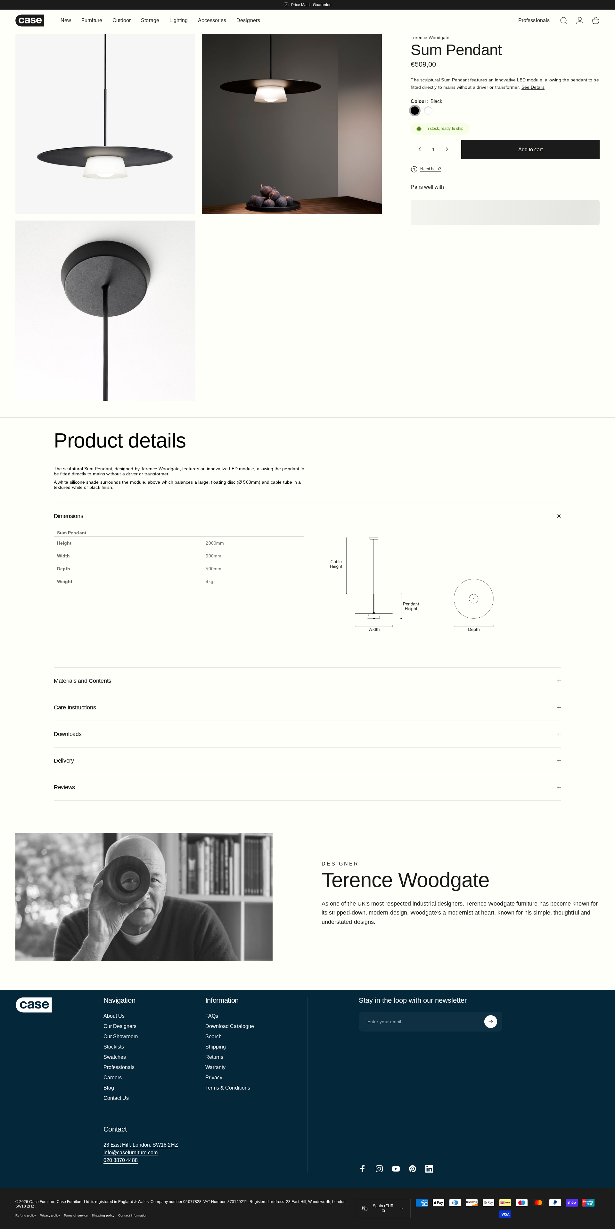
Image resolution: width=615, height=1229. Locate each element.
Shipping (215, 1046)
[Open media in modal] (292, 124)
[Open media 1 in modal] (105, 124)
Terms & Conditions (227, 1088)
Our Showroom (120, 1036)
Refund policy (25, 1215)
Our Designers (120, 1026)
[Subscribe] (490, 1021)
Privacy (214, 1077)
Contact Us (116, 1098)
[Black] (415, 110)
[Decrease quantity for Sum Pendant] (418, 149)
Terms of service (76, 1215)
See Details (533, 87)
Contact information (132, 1215)
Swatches (114, 1057)
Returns (214, 1057)
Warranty (215, 1067)
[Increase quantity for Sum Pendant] (448, 149)
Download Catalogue (229, 1026)
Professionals (119, 1067)
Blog (108, 1088)
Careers (112, 1077)
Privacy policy (50, 1215)
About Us (114, 1016)
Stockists (113, 1046)
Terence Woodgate (430, 37)
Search (213, 1036)
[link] (140, 1145)
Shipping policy (103, 1215)
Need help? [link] (430, 169)
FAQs (211, 1016)
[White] (428, 110)
